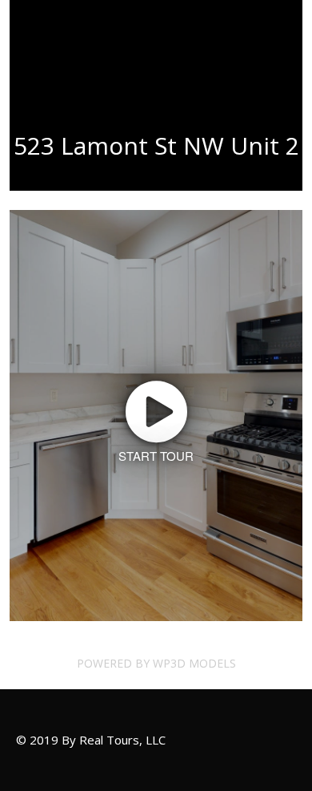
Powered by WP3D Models (156, 663)
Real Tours (55, 47)
